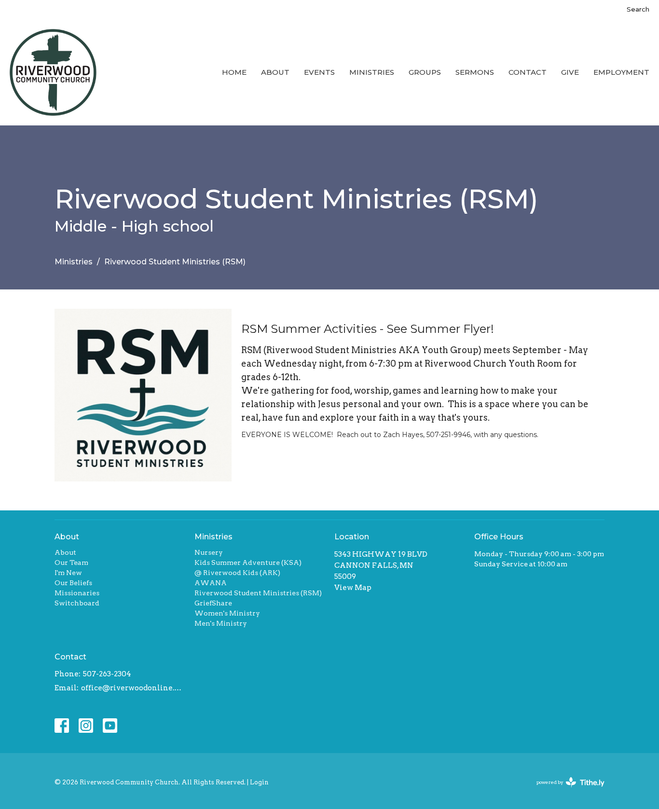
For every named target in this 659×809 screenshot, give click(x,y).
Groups (425, 72)
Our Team (71, 562)
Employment (621, 72)
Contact (527, 72)
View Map (352, 587)
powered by (565, 790)
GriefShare (213, 603)
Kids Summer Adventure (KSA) (248, 562)
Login (259, 782)
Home (234, 72)
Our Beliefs (73, 583)
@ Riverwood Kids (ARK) (237, 572)
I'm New (68, 572)
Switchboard (77, 603)
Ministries (371, 72)
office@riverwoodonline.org (133, 688)
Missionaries (77, 593)
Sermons (474, 72)
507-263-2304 (107, 674)
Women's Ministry (227, 613)
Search (638, 9)
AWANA (210, 583)
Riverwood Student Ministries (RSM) (258, 593)
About (275, 72)
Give (570, 72)
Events (319, 72)
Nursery (208, 552)
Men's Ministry (220, 623)
